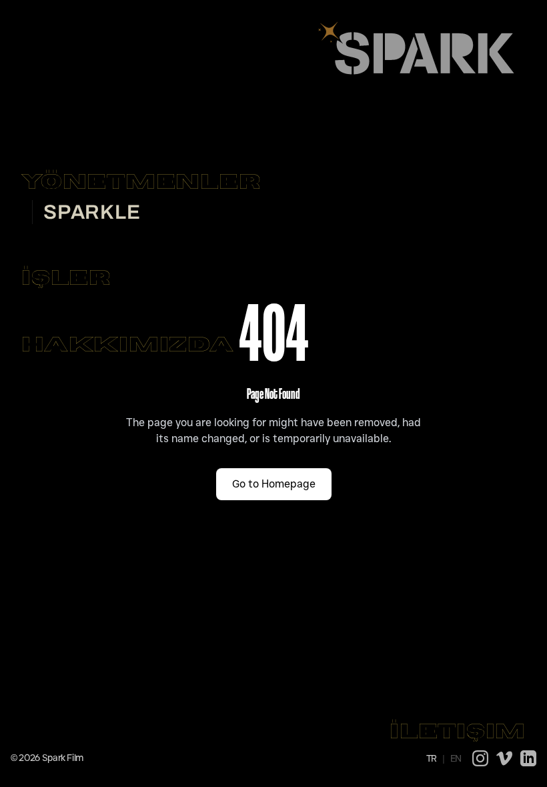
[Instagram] (480, 758)
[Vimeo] (504, 758)
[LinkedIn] (528, 758)
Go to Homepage (274, 484)
